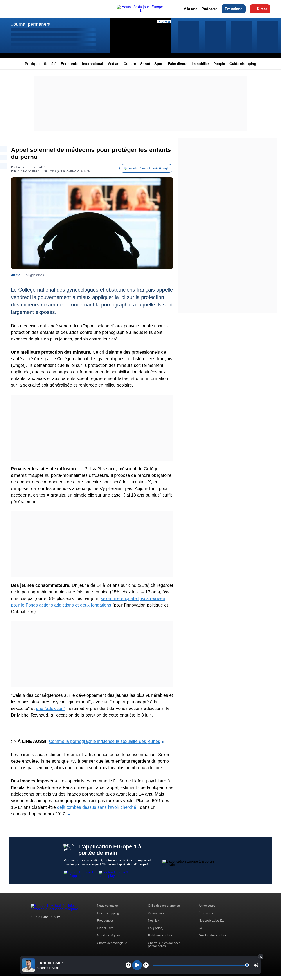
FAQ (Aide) (155, 928)
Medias (113, 64)
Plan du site (105, 928)
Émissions (233, 9)
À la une (190, 9)
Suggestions (35, 275)
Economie (69, 64)
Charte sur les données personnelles (164, 944)
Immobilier (200, 64)
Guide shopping (242, 64)
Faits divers (177, 64)
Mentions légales (109, 935)
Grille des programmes (164, 905)
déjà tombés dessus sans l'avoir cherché (96, 807)
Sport (159, 64)
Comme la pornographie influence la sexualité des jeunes (104, 741)
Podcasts (209, 9)
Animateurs (156, 913)
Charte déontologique (112, 943)
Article (15, 275)
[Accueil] (140, 10)
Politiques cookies (160, 935)
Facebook (48, 925)
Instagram (41, 925)
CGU (202, 928)
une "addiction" (50, 708)
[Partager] (3, 149)
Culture (130, 64)
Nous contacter (107, 905)
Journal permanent (30, 24)
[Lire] (137, 965)
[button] (256, 965)
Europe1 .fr (23, 167)
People (219, 64)
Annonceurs (207, 905)
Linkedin (71, 925)
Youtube (56, 925)
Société (50, 64)
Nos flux (153, 920)
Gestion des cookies (213, 935)
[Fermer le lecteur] (260, 956)
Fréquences (105, 920)
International (92, 64)
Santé (145, 64)
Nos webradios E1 (211, 920)
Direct (262, 9)
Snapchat (63, 925)
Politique (32, 64)
